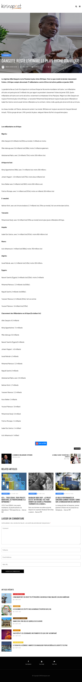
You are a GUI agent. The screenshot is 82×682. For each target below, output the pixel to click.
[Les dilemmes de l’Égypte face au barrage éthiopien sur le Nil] (7, 610)
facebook (28, 664)
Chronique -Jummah (20, 618)
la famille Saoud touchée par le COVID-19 (61, 457)
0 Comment (36, 67)
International (18, 594)
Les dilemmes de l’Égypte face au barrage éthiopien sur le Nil (32, 609)
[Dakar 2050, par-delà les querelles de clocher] (7, 622)
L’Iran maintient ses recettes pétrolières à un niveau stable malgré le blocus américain (41, 597)
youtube (41, 664)
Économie (6, 55)
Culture (16, 630)
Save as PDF (42, 443)
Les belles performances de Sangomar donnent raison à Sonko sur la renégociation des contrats (68, 499)
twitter (54, 664)
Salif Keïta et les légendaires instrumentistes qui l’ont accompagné (35, 633)
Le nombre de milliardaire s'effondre (22, 456)
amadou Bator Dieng (11, 67)
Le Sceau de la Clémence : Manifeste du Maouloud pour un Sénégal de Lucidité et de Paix (40, 645)
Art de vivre (18, 642)
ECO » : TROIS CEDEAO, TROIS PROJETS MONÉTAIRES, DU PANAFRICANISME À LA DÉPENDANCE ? (14, 499)
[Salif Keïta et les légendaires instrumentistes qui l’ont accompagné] (7, 634)
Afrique (16, 606)
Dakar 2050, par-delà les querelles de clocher (27, 621)
